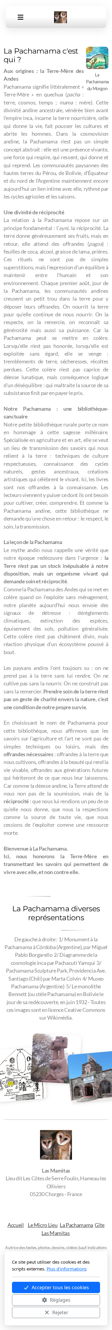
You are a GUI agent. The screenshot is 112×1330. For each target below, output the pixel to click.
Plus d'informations (67, 1269)
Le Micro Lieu (42, 1225)
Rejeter (60, 1312)
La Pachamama (76, 1225)
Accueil (15, 1225)
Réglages (60, 1300)
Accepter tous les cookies (60, 1287)
